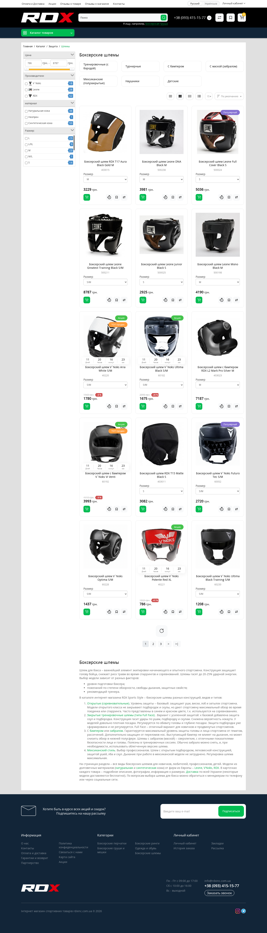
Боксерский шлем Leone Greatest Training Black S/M (105, 266)
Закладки (217, 843)
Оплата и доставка (33, 853)
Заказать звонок (219, 893)
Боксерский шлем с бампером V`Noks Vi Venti (105, 475)
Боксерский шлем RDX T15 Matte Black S (162, 475)
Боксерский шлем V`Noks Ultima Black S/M (161, 368)
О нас (25, 843)
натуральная (124, 768)
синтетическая (146, 768)
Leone (35, 89)
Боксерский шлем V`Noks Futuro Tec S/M (218, 475)
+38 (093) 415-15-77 (190, 17)
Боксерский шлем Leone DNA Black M (161, 163)
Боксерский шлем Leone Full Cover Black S (218, 163)
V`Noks (36, 83)
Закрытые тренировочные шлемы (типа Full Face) (121, 715)
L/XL (30, 144)
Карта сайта (67, 857)
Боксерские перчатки (111, 843)
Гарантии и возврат (34, 858)
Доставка (192, 772)
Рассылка (217, 848)
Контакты (119, 3)
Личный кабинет (185, 843)
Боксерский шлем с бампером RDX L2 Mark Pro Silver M (218, 368)
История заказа (184, 848)
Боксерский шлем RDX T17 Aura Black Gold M (105, 163)
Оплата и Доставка (33, 3)
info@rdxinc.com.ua (217, 881)
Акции (52, 3)
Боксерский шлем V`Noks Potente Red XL (161, 577)
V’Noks (208, 768)
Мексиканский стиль (101, 750)
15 (208, 96)
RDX (34, 95)
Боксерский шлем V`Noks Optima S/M (105, 577)
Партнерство (30, 863)
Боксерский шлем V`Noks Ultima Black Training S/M (218, 577)
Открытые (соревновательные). (108, 703)
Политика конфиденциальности (73, 845)
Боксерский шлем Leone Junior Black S (161, 266)
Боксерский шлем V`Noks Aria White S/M (105, 368)
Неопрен (33, 117)
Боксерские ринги (147, 843)
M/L (30, 156)
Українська (211, 3)
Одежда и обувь (145, 848)
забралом (116, 731)
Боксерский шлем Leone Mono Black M (217, 266)
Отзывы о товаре (70, 3)
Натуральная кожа (39, 110)
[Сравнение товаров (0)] (219, 17)
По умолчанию (229, 96)
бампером (96, 731)
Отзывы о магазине (97, 3)
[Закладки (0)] (231, 17)
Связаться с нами (70, 852)
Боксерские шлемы (148, 853)
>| (176, 644)
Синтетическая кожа (40, 123)
